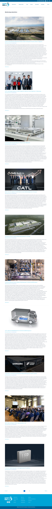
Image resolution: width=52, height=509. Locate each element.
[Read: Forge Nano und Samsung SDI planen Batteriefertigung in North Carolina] (26, 363)
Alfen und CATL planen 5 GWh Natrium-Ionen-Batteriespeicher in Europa (21, 191)
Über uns (22, 497)
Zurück (5, 490)
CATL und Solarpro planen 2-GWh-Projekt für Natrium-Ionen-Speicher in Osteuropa (23, 91)
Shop (27, 4)
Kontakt (29, 497)
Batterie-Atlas (21, 4)
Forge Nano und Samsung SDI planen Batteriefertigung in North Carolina (21, 373)
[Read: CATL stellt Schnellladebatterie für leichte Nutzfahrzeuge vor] (26, 318)
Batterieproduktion (8, 92)
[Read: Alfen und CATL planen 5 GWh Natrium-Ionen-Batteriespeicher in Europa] (26, 179)
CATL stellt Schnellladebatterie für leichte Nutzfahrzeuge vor (18, 330)
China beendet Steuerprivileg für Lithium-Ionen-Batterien (17, 142)
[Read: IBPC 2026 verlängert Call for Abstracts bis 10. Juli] (26, 408)
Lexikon (15, 500)
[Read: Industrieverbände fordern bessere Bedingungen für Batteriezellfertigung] (26, 270)
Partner (31, 4)
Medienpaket (23, 500)
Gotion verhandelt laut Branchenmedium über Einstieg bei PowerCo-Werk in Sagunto (23, 41)
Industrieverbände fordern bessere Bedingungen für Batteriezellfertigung (21, 282)
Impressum (30, 500)
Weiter (46, 490)
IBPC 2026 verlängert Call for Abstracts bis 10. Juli (15, 423)
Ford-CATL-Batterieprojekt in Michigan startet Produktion (17, 468)
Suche (48, 4)
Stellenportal (23, 502)
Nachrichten (14, 4)
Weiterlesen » (7, 66)
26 (29, 490)
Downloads (37, 4)
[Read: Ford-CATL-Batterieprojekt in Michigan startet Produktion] (26, 455)
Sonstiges (42, 4)
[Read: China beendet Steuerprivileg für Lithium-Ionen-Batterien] (26, 128)
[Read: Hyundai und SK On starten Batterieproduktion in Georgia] (26, 225)
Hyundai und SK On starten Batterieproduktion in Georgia (17, 236)
